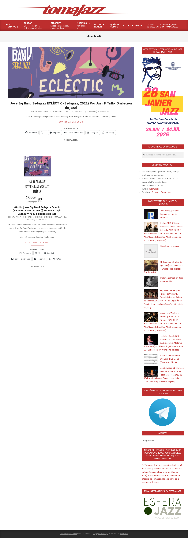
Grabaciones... (42, 111)
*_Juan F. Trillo (57, 111)
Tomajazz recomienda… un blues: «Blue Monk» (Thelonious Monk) (170, 359)
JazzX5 (15, 217)
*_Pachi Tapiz (26, 217)
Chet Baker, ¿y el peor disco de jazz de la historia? (169, 214)
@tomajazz (154, 189)
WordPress (124, 533)
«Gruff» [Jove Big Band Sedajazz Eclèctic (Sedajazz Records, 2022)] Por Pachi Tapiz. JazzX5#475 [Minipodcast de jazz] (37, 210)
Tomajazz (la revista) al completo (92, 111)
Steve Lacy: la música (169, 246)
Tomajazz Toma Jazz (161, 192)
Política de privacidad (68, 533)
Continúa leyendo (71, 122)
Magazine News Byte (100, 533)
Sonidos (48, 217)
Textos (69, 111)
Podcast (38, 217)
